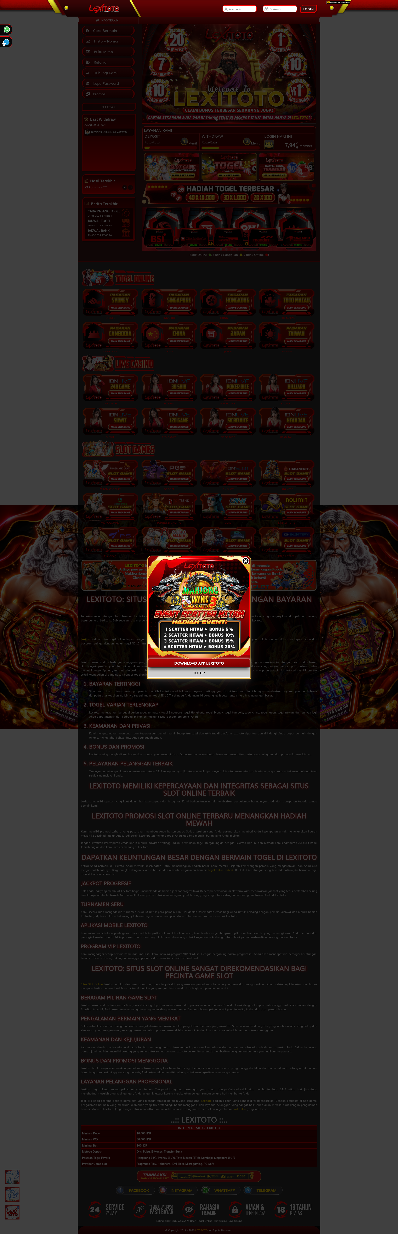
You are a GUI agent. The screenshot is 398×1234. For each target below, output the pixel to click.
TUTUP (199, 673)
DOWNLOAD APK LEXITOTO (199, 663)
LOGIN (308, 9)
